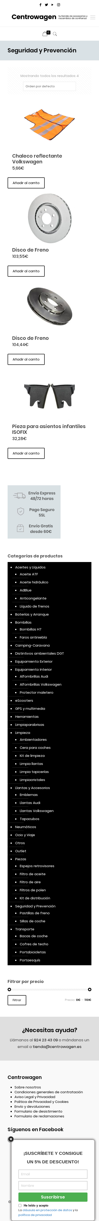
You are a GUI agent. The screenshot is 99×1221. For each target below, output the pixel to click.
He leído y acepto (36, 1205)
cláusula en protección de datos (47, 1210)
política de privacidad (35, 1215)
